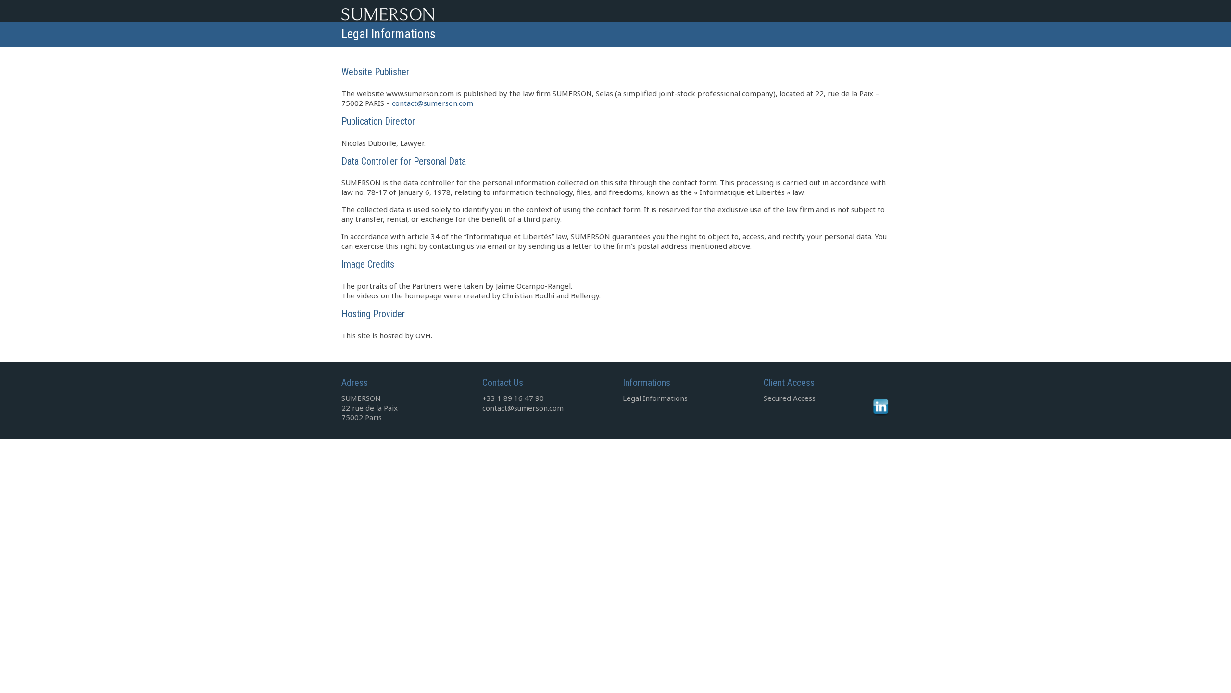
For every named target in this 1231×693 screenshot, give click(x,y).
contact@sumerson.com (432, 103)
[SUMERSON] (428, 12)
